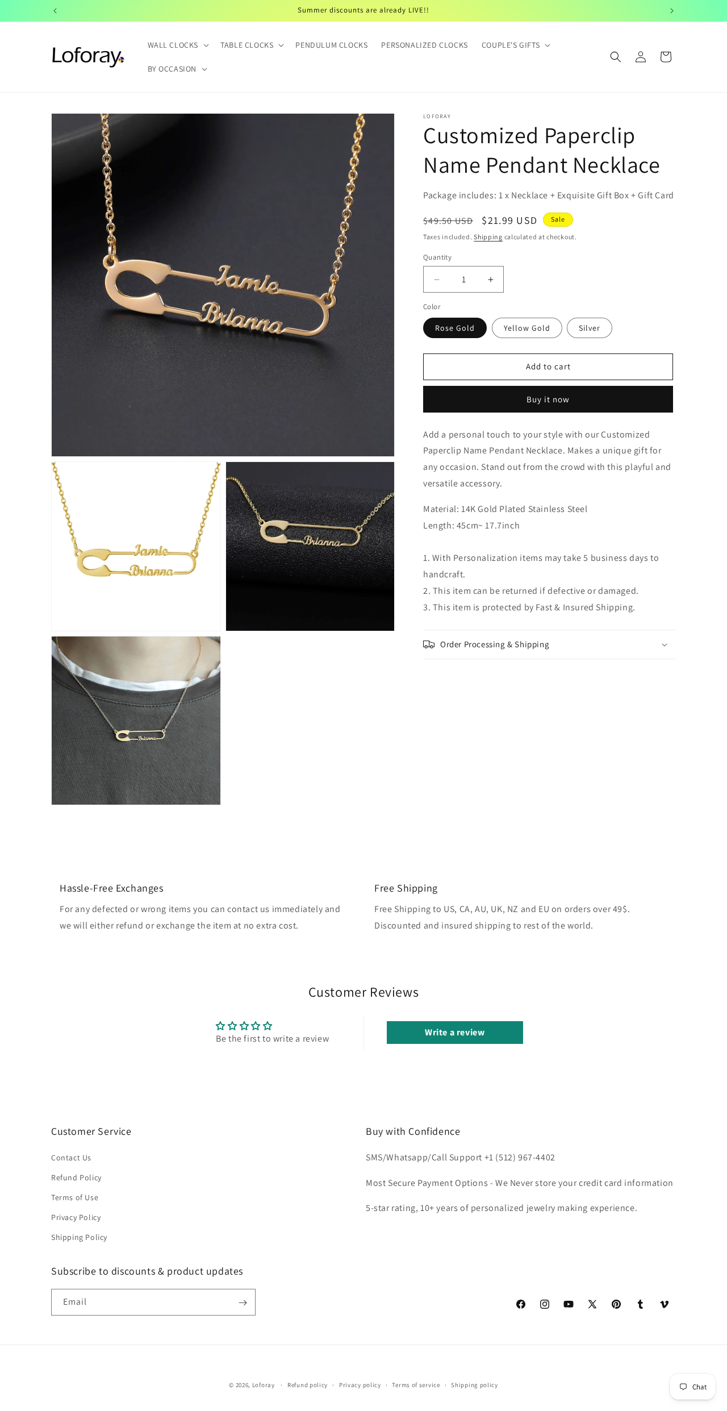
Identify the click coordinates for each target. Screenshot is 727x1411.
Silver (589, 328)
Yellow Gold (527, 328)
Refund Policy (76, 1177)
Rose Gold (455, 328)
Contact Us (71, 1157)
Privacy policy (360, 1384)
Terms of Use (74, 1197)
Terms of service (416, 1384)
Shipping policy (474, 1384)
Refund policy (307, 1384)
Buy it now (548, 399)
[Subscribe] (242, 1302)
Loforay (263, 1385)
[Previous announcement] (55, 11)
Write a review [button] (454, 1032)
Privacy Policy (76, 1217)
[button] (177, 45)
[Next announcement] (671, 11)
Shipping (488, 236)
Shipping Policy (79, 1237)
